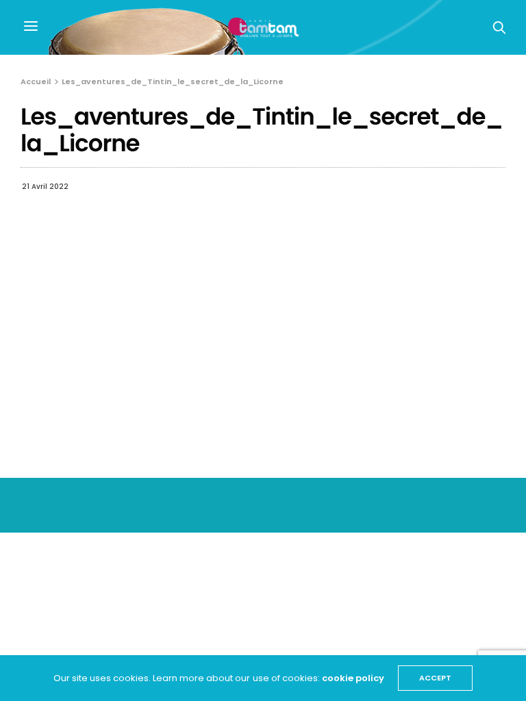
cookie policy (353, 678)
